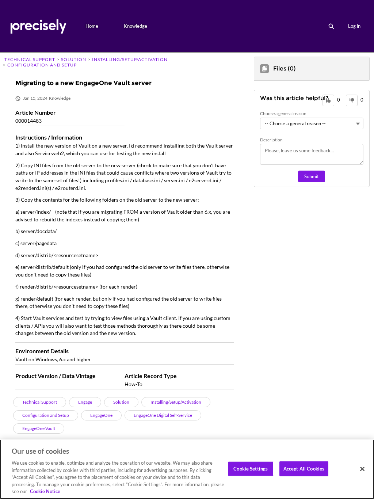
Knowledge (135, 26)
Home (91, 26)
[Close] (362, 469)
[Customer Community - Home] (38, 26)
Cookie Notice (45, 491)
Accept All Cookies (303, 468)
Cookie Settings (250, 468)
